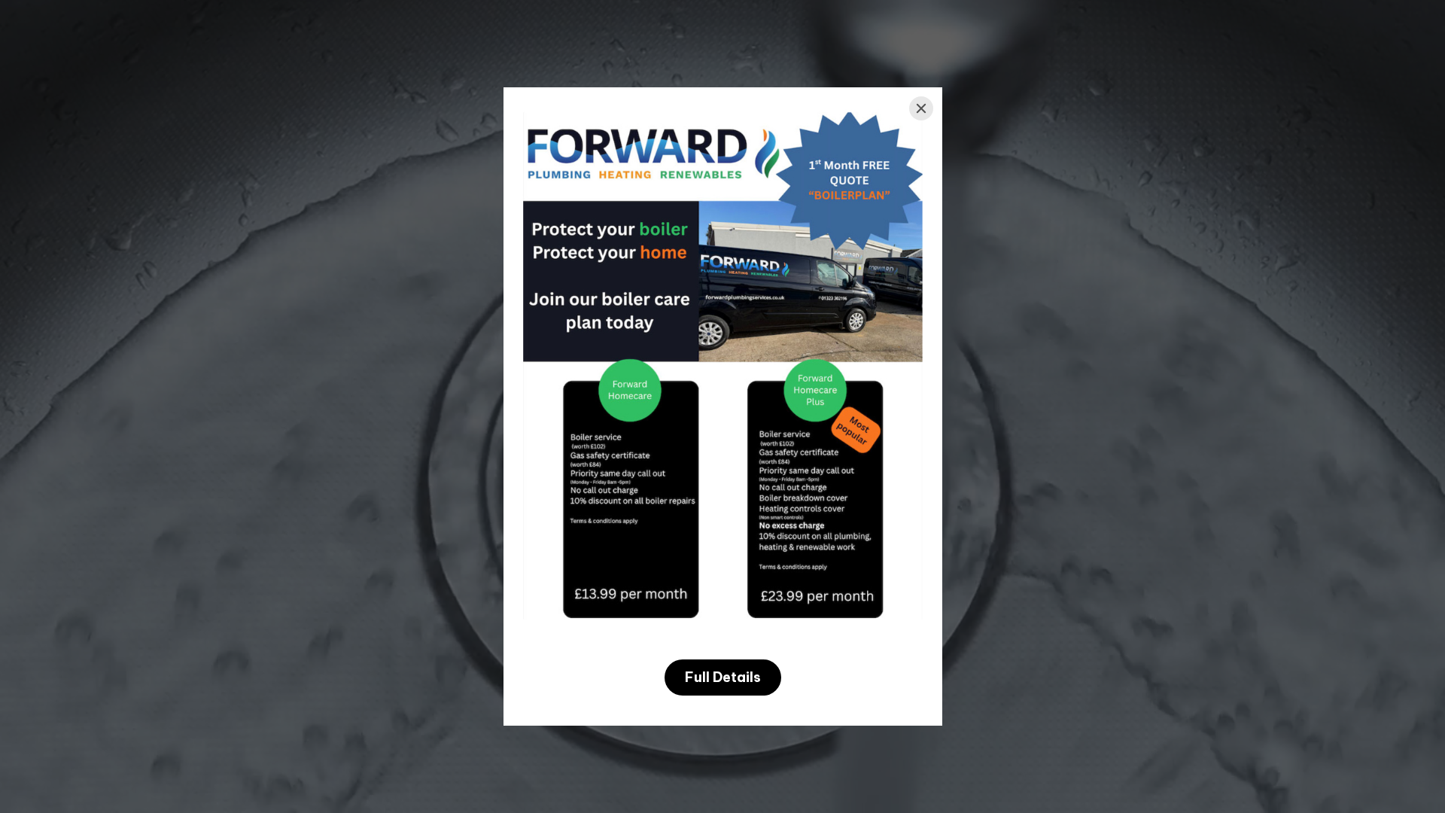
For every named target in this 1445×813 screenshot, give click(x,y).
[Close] (921, 108)
